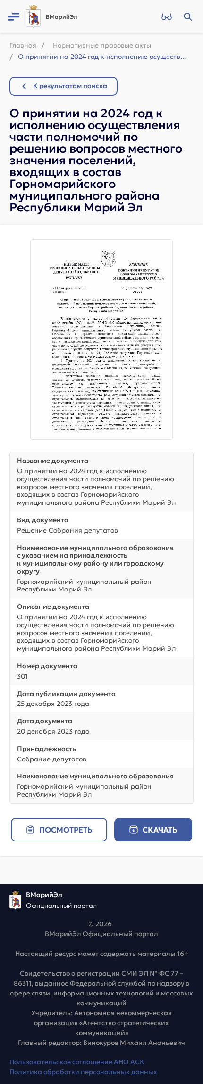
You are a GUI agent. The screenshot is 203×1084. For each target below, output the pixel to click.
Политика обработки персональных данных (83, 1072)
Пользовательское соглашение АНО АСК (76, 1062)
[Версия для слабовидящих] (166, 16)
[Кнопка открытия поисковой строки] (187, 16)
